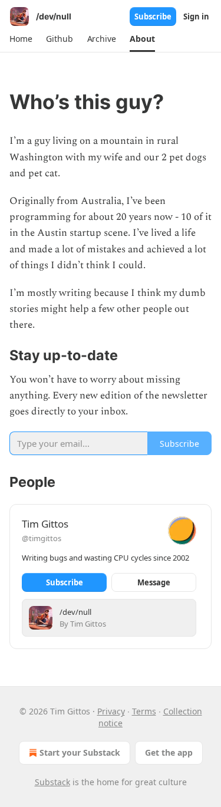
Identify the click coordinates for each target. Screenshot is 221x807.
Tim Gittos (45, 524)
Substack (52, 782)
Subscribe (152, 16)
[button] (20, 39)
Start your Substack (79, 752)
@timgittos (41, 538)
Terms (144, 711)
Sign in (196, 16)
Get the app (169, 752)
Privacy (111, 711)
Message (153, 582)
